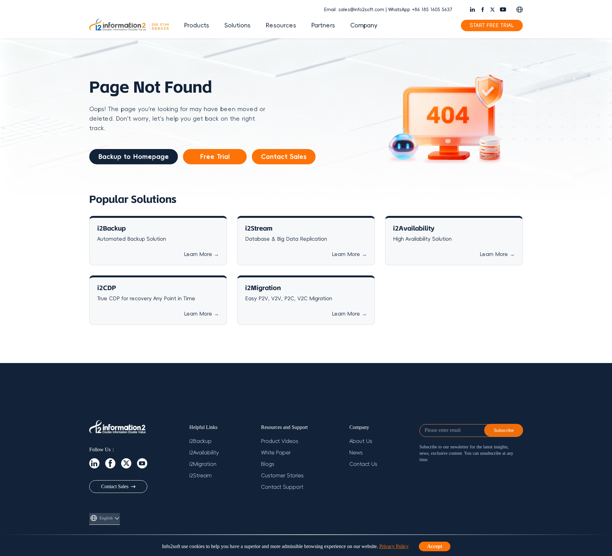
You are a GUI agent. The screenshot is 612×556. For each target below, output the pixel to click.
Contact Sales (284, 156)
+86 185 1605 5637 (432, 9)
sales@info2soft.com (361, 9)
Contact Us (363, 464)
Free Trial (215, 156)
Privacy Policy (394, 546)
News (356, 453)
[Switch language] (519, 9)
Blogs (267, 464)
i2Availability (204, 453)
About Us (360, 441)
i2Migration (202, 464)
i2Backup (200, 441)
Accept (434, 546)
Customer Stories (282, 476)
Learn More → (201, 254)
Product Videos (279, 441)
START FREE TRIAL (492, 25)
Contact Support (282, 487)
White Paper (276, 453)
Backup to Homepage (133, 156)
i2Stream (200, 476)
